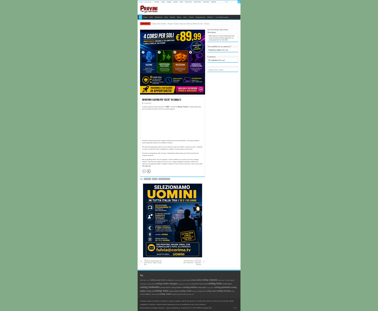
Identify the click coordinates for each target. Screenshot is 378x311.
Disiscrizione (206, 2)
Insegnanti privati (200, 17)
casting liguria (227, 283)
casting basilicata (178, 280)
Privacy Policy (188, 2)
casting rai (150, 291)
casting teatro (201, 291)
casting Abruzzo (161, 280)
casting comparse (230, 280)
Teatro (151, 17)
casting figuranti (181, 284)
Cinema (145, 17)
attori (141, 280)
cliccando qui (146, 166)
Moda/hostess (158, 17)
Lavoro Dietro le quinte (222, 17)
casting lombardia (149, 287)
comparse (174, 294)
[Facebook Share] (144, 171)
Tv (140, 17)
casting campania (209, 279)
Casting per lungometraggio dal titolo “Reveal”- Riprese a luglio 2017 (153, 261)
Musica (179, 17)
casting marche (165, 287)
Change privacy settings (216, 70)
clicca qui (222, 60)
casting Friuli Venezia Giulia (199, 284)
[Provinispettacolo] (148, 8)
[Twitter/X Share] (149, 171)
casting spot (194, 291)
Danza (166, 17)
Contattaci (169, 2)
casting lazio (215, 283)
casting (152, 280)
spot (192, 294)
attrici (144, 280)
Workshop (213, 2)
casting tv (147, 294)
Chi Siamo (156, 2)
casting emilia (151, 284)
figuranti (179, 294)
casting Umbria (155, 294)
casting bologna (186, 280)
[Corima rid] (172, 220)
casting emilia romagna (166, 283)
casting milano (190, 287)
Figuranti (172, 17)
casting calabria (195, 280)
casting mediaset (176, 287)
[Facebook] (225, 2)
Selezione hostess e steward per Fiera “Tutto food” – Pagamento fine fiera (192, 261)
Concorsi (191, 17)
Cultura (181, 2)
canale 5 (147, 179)
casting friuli (188, 284)
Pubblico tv (210, 17)
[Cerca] (239, 1)
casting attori (170, 280)
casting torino (211, 291)
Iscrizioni (175, 2)
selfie (155, 179)
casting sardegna (174, 291)
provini (189, 294)
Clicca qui (212, 36)
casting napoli (201, 287)
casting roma (161, 290)
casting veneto (165, 293)
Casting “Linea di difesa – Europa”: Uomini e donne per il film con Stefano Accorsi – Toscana (180, 23)
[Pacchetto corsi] (172, 62)
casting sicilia (185, 290)
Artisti (185, 17)
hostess (184, 294)
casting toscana (223, 290)
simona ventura (164, 179)
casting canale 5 (221, 280)
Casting (163, 2)
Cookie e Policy (197, 2)
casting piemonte (222, 287)
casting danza (143, 284)
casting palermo (210, 287)
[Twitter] (227, 2)
